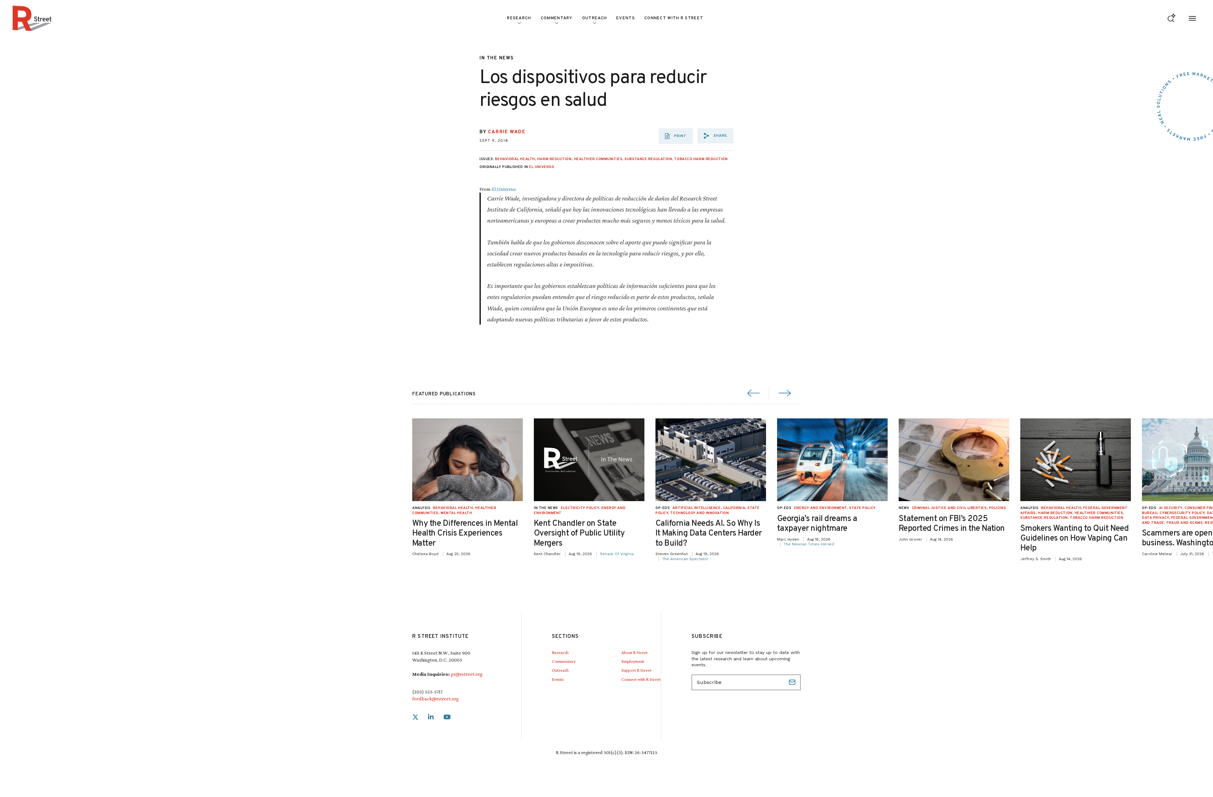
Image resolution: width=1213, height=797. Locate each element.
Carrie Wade (507, 132)
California (734, 508)
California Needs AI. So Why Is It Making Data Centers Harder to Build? (708, 533)
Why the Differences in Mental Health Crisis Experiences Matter (465, 533)
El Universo (541, 167)
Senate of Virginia (617, 554)
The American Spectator (685, 559)
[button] (715, 135)
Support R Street (636, 670)
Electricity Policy (580, 508)
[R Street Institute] (32, 18)
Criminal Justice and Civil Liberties (949, 508)
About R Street (634, 652)
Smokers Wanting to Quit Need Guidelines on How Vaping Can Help (1074, 539)
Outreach (594, 18)
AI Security (1170, 508)
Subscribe (793, 682)
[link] (415, 717)
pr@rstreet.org (466, 674)
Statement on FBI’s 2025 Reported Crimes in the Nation (952, 524)
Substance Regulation (648, 159)
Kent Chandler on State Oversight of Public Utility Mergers (579, 533)
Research (560, 652)
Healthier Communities (598, 159)
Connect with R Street (673, 18)
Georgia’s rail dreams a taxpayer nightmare (817, 524)
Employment (632, 661)
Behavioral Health (515, 159)
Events (625, 18)
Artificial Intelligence (697, 508)
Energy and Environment (820, 508)
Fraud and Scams (1185, 523)
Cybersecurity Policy (1182, 513)
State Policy (862, 508)
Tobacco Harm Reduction (700, 159)
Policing (997, 508)
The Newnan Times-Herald (809, 544)
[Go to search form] (1171, 18)
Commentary (564, 661)
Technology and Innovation (699, 513)
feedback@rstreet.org (435, 698)
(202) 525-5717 (427, 691)
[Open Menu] (1192, 18)
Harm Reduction (554, 159)
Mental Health (456, 513)
